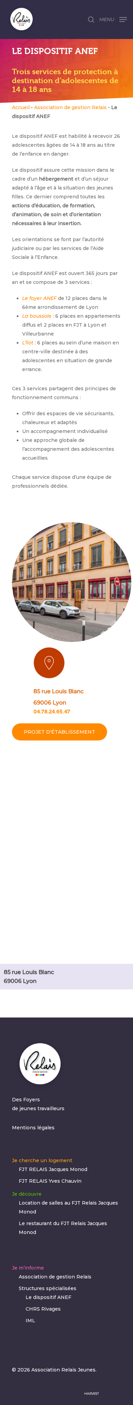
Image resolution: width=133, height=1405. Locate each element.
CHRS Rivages (43, 1309)
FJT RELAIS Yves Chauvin (50, 1181)
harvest (91, 1393)
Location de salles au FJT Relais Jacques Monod (68, 1207)
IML (30, 1320)
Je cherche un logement (42, 1160)
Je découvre (27, 1194)
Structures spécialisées (47, 1288)
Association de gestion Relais (70, 107)
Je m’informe (28, 1268)
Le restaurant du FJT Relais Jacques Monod (63, 1227)
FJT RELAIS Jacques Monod (53, 1169)
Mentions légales (33, 1128)
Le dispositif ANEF (48, 1297)
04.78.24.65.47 (51, 711)
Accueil (21, 107)
